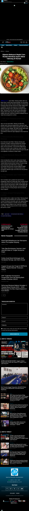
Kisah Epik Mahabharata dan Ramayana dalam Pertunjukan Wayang (14, 241)
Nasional (11, 403)
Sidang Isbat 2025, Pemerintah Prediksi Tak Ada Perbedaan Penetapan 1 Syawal (17, 423)
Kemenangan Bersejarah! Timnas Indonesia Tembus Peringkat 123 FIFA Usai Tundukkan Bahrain (21, 228)
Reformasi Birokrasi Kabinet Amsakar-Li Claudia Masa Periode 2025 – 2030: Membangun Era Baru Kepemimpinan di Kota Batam (14, 288)
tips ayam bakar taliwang (6, 215)
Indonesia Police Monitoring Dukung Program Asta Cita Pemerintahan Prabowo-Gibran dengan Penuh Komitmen (19, 406)
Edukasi (7, 51)
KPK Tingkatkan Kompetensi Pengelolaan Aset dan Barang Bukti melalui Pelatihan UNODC (12, 277)
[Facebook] (6, 96)
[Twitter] (9, 96)
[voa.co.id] (6, 501)
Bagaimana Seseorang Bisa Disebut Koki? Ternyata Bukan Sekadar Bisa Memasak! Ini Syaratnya (19, 462)
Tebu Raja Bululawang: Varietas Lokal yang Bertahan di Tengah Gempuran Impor (13, 250)
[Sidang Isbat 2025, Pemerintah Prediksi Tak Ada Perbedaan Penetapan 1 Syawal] (5, 423)
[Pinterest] (13, 96)
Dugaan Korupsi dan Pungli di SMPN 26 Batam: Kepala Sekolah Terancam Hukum (14, 267)
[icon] (21, 42)
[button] (26, 42)
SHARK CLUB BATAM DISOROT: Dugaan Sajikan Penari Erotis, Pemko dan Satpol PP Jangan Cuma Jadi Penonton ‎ (13, 362)
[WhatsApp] (16, 96)
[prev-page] (2, 295)
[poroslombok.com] (22, 501)
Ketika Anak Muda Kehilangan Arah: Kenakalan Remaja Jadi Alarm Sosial (13, 259)
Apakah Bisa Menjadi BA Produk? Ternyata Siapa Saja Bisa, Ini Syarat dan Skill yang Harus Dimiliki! (19, 445)
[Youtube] (22, 488)
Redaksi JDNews (10, 61)
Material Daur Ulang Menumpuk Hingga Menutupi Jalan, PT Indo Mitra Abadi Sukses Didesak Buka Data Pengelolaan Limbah (18, 415)
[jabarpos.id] (13, 501)
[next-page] (4, 295)
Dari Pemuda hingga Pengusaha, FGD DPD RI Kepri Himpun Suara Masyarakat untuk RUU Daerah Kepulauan (13, 388)
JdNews (2, 51)
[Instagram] (10, 488)
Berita (2, 359)
